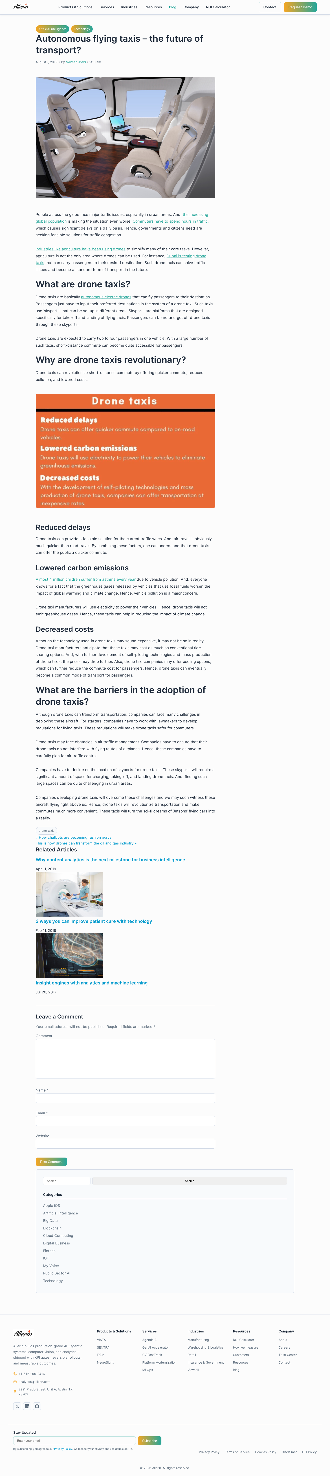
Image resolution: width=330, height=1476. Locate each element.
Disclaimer (289, 1452)
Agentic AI (149, 1340)
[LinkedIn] (27, 1406)
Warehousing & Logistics (205, 1347)
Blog (172, 7)
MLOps (147, 1370)
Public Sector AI (56, 1273)
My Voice (51, 1265)
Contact (270, 7)
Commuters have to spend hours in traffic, (171, 221)
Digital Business (56, 1243)
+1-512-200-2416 (32, 1374)
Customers (241, 1355)
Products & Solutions (75, 7)
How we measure (245, 1347)
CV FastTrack (152, 1355)
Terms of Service (237, 1452)
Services (107, 7)
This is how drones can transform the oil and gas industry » (86, 843)
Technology (82, 29)
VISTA (101, 1340)
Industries (129, 7)
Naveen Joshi (76, 62)
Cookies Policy (265, 1452)
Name (42, 1090)
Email (42, 1113)
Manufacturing (198, 1340)
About (283, 1340)
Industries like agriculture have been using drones (80, 249)
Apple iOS (51, 1205)
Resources (153, 7)
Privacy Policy (63, 1448)
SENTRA (103, 1347)
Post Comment (51, 1162)
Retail (192, 1355)
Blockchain (52, 1228)
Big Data (50, 1220)
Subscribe (149, 1441)
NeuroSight (105, 1362)
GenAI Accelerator (155, 1347)
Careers (284, 1347)
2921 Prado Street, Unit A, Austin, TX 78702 (46, 1391)
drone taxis (46, 830)
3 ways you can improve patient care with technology (94, 921)
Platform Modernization (159, 1362)
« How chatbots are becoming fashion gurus (73, 837)
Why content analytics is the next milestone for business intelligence (110, 859)
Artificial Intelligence (52, 29)
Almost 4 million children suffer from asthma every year (86, 579)
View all (193, 1370)
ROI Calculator (218, 7)
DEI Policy (309, 1452)
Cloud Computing (58, 1235)
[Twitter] (17, 1406)
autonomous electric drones (106, 297)
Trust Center (288, 1355)
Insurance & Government (206, 1362)
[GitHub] (37, 1406)
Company (191, 7)
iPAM (100, 1355)
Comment (44, 1035)
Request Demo (300, 7)
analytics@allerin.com (34, 1382)
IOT (46, 1258)
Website (42, 1136)
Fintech (49, 1250)
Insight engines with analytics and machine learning (92, 983)
